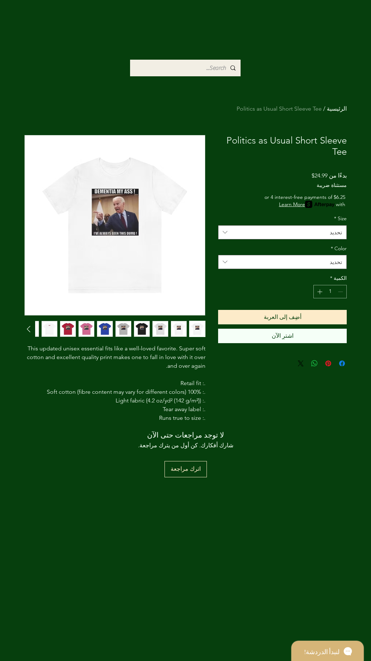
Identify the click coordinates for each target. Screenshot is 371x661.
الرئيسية (337, 108)
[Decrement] (341, 291)
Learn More (292, 204)
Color (339, 248)
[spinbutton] (330, 291)
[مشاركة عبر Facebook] (342, 363)
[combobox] (282, 232)
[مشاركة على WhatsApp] (314, 363)
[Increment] (319, 291)
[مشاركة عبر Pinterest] (328, 363)
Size (340, 218)
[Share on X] (300, 363)
